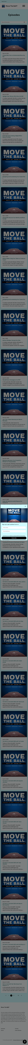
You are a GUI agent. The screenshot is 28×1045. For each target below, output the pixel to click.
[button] (25, 506)
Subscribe (14, 538)
